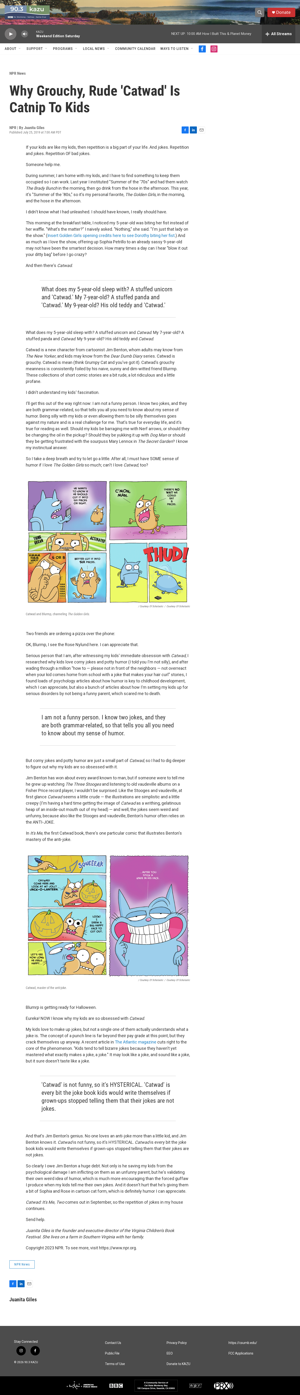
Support (34, 49)
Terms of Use (115, 1364)
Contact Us (113, 1343)
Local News (94, 49)
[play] (10, 34)
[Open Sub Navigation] (20, 49)
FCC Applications (241, 1353)
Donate (283, 12)
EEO (170, 1353)
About (10, 49)
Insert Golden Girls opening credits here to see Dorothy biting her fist (111, 235)
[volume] (25, 34)
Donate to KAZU (178, 1364)
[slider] (32, 33)
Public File (112, 1353)
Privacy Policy (177, 1343)
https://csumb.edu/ (243, 1343)
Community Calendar (135, 49)
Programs (63, 49)
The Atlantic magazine (135, 1042)
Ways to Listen (174, 49)
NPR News (17, 73)
